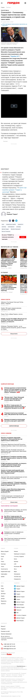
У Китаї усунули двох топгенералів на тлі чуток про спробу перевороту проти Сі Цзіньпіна (12, 497)
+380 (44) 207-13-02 (9, 646)
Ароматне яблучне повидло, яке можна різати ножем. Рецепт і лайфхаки (15, 510)
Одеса (2, 591)
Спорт (2, 561)
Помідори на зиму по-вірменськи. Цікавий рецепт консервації (14, 532)
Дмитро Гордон (5, 229)
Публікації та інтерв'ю (19, 554)
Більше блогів (13, 333)
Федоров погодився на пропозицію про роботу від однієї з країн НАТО (14, 420)
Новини (9, 268)
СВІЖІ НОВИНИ (6, 433)
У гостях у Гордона (19, 556)
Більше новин (13, 502)
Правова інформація (6, 633)
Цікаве (2, 576)
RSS (17, 612)
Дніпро (3, 598)
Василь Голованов (6, 231)
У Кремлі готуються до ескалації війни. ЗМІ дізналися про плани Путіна (15, 413)
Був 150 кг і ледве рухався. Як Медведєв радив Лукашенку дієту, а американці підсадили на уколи (15, 406)
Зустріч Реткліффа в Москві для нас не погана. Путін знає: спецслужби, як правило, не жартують (14, 320)
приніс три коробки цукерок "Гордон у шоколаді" (14, 190)
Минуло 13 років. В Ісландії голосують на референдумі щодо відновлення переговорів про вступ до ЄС (13, 451)
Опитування (17, 574)
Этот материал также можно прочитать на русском (15, 24)
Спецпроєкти (17, 579)
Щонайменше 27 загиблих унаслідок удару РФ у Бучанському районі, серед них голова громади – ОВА (14, 458)
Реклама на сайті (5, 631)
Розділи (16, 548)
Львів (2, 588)
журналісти (20, 224)
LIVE (15, 564)
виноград (18, 226)
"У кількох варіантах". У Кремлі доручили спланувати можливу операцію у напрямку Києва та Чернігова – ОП (13, 484)
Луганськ (3, 603)
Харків (2, 596)
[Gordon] (13, 3)
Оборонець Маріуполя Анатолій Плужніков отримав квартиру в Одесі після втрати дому (14, 445)
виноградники (11, 226)
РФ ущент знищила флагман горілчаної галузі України (11, 308)
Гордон (3, 7)
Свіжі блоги (5, 299)
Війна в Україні (5, 551)
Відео (15, 571)
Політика (8, 7)
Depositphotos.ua (21, 666)
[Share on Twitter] (13, 221)
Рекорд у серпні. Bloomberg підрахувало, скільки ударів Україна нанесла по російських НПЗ (13, 490)
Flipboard (18, 610)
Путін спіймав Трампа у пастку (12, 314)
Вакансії (3, 626)
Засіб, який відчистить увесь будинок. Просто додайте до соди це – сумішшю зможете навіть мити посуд (15, 525)
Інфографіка (4, 574)
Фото (15, 569)
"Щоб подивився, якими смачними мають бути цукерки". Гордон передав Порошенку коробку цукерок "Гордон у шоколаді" (9, 262)
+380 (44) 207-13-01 (9, 644)
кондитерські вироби (11, 224)
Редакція (3, 628)
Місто (2, 583)
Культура (3, 564)
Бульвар (4, 272)
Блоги (15, 559)
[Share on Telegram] (16, 221)
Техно (2, 566)
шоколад (4, 226)
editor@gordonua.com (10, 648)
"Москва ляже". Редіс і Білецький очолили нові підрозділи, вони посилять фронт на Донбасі (14, 398)
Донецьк (3, 593)
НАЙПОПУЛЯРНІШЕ (7, 384)
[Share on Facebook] (10, 221)
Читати (23, 237)
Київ (2, 586)
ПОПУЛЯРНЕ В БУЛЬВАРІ (9, 506)
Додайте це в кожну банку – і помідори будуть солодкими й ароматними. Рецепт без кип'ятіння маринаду (9, 287)
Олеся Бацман (20, 604)
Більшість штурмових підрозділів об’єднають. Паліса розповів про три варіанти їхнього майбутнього (11, 439)
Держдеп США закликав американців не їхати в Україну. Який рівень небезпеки (14, 477)
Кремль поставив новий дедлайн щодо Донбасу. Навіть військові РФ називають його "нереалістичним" (12, 471)
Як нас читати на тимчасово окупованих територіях (7, 638)
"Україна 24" (14, 56)
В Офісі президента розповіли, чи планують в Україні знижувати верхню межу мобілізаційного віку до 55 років (13, 465)
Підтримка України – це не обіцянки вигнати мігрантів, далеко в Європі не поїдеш (13, 327)
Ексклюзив (16, 566)
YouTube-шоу (17, 576)
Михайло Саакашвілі (15, 229)
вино (3, 224)
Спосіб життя (4, 569)
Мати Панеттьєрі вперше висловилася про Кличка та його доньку (15, 539)
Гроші (2, 556)
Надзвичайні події (5, 571)
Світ (2, 559)
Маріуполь (3, 601)
